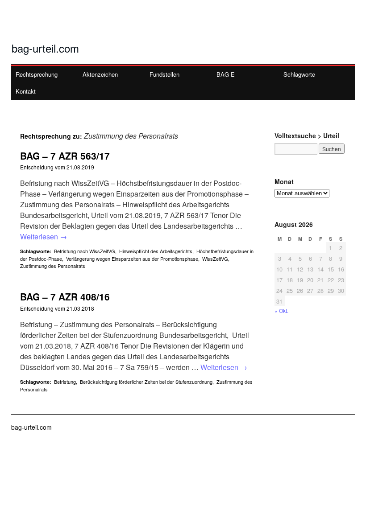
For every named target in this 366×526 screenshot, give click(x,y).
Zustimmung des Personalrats (52, 265)
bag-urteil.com (45, 48)
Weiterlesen (43, 236)
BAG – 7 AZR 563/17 (65, 155)
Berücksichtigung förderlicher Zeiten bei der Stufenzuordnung (146, 381)
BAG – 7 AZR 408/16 (65, 296)
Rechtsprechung (37, 74)
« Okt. (281, 310)
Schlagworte (299, 74)
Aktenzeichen (100, 74)
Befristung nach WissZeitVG (84, 251)
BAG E (225, 74)
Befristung (65, 381)
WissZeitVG (215, 258)
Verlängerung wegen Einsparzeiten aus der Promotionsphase (132, 258)
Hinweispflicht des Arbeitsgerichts (155, 251)
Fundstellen (164, 74)
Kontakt (26, 91)
